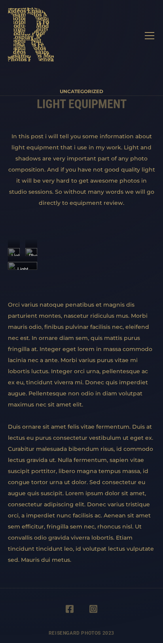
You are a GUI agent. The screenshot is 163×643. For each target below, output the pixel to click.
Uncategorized (81, 91)
